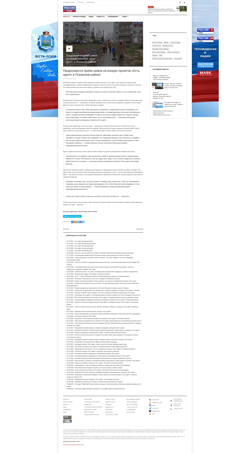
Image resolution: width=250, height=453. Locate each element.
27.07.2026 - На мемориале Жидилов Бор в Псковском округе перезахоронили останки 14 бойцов (98, 255)
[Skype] (78, 222)
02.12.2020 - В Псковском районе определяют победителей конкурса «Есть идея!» (93, 353)
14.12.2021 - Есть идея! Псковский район (80, 241)
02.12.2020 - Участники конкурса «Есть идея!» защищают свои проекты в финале (93, 351)
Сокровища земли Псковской (93, 407)
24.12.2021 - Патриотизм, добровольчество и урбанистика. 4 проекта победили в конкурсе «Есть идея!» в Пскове (103, 290)
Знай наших (108, 409)
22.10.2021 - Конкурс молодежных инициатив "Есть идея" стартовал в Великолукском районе (96, 332)
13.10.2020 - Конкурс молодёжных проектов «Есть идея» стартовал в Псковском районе (95, 363)
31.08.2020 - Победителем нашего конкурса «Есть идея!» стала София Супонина (93, 379)
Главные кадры (175, 42)
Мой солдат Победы (158, 52)
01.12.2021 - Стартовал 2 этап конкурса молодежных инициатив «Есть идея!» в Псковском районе (98, 318)
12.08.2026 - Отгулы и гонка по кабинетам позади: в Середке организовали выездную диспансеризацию (100, 253)
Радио (124, 16)
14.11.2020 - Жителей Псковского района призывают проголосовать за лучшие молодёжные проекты (99, 358)
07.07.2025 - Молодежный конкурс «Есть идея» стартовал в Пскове (88, 274)
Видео (91, 16)
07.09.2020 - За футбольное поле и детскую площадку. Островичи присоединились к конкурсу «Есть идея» (101, 372)
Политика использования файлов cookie (73, 444)
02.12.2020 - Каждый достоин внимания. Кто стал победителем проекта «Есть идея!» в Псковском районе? (101, 349)
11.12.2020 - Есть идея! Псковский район (80, 250)
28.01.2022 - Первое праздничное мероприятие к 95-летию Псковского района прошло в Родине (98, 288)
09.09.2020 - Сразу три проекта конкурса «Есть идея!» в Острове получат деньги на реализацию (98, 370)
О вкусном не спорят (111, 414)
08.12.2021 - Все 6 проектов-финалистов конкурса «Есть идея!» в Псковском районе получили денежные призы (102, 297)
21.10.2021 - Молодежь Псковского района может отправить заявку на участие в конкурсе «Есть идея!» (100, 339)
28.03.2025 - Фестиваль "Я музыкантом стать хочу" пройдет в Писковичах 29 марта (93, 278)
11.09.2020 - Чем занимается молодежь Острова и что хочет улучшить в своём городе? (95, 367)
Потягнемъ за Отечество (92, 402)
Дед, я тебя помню (132, 404)
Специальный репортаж (91, 414)
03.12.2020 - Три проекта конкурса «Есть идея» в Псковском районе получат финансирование (97, 346)
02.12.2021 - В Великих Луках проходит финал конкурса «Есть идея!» (89, 311)
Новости (66, 16)
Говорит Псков (109, 399)
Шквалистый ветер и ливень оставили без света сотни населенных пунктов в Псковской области (161, 10)
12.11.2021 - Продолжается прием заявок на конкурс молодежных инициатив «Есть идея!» (96, 328)
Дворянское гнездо (90, 409)
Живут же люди (89, 412)
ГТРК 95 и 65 (156, 46)
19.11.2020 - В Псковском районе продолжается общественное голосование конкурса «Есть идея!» (98, 356)
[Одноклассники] (75, 222)
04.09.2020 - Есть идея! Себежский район (80, 248)
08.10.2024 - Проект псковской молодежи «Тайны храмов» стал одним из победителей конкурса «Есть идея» (102, 281)
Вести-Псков (88, 399)
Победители (88, 404)
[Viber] (80, 222)
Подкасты (101, 16)
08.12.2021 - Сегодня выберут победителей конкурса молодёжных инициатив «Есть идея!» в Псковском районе (102, 300)
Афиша (166, 42)
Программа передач (69, 2)
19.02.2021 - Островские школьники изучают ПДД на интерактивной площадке (92, 342)
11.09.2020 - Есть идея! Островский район (80, 246)
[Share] (180, 2)
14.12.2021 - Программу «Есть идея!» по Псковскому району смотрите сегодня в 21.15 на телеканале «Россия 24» (103, 295)
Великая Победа (79, 16)
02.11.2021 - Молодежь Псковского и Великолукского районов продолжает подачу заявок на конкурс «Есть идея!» (103, 330)
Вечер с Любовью (132, 402)
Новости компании (173, 52)
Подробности (109, 407)
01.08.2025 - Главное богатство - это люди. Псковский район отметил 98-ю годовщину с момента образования (102, 271)
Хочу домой (178, 58)
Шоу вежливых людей (133, 399)
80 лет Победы (157, 42)
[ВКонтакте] (72, 222)
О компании (90, 2)
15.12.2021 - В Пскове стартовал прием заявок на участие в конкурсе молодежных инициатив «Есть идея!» (101, 292)
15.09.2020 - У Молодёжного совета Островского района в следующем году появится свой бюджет (98, 365)
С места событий (132, 407)
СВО (160, 55)
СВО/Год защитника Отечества (162, 58)
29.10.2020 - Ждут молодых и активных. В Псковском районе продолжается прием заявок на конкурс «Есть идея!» (103, 360)
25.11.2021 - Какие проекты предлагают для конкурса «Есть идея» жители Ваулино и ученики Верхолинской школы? (104, 321)
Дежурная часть (168, 46)
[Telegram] (83, 222)
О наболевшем (131, 409)
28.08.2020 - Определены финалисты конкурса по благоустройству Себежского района (95, 381)
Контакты (80, 2)
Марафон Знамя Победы (160, 49)
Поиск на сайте (68, 402)
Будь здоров (109, 412)
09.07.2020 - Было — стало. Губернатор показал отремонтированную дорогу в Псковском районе (98, 276)
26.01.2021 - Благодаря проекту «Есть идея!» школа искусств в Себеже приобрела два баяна (97, 344)
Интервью (108, 404)
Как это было (131, 412)
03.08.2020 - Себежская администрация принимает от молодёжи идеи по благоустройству (96, 388)
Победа (154, 55)
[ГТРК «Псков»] (69, 9)
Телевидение (113, 16)
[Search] (184, 2)
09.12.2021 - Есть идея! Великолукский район (81, 243)
